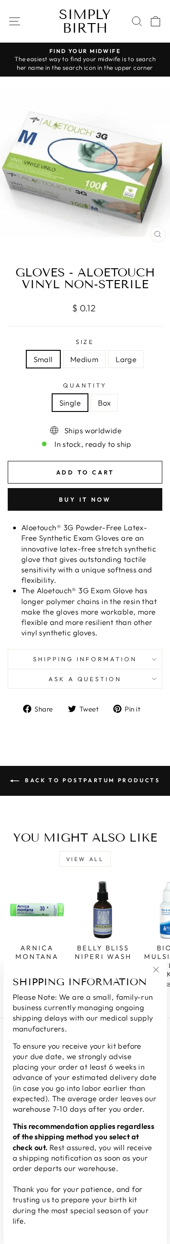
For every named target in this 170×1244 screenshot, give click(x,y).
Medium (84, 359)
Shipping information (85, 659)
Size (85, 341)
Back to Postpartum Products (91, 780)
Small (43, 359)
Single (70, 402)
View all (85, 859)
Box (104, 402)
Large (126, 359)
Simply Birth (85, 21)
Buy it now (85, 499)
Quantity (85, 385)
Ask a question (85, 679)
